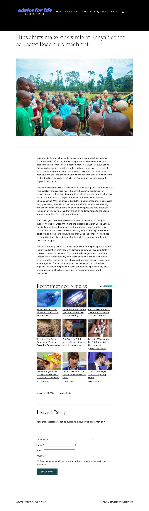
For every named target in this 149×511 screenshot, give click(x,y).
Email (40, 450)
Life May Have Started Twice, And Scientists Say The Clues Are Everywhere (99, 312)
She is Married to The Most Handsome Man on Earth (74, 374)
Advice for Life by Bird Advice (31, 502)
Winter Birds (65, 393)
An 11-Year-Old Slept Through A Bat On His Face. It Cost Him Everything (47, 312)
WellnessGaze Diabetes (98, 349)
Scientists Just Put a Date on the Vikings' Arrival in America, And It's (48, 342)
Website (40, 456)
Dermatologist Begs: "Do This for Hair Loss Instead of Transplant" (48, 374)
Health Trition (69, 381)
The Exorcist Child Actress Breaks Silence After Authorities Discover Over (74, 342)
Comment (42, 439)
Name (40, 445)
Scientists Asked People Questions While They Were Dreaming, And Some (74, 312)
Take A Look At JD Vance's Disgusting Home (97, 374)
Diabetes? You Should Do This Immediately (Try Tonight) (98, 342)
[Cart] (122, 11)
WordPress (127, 502)
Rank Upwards (95, 381)
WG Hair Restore (44, 381)
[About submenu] (117, 11)
